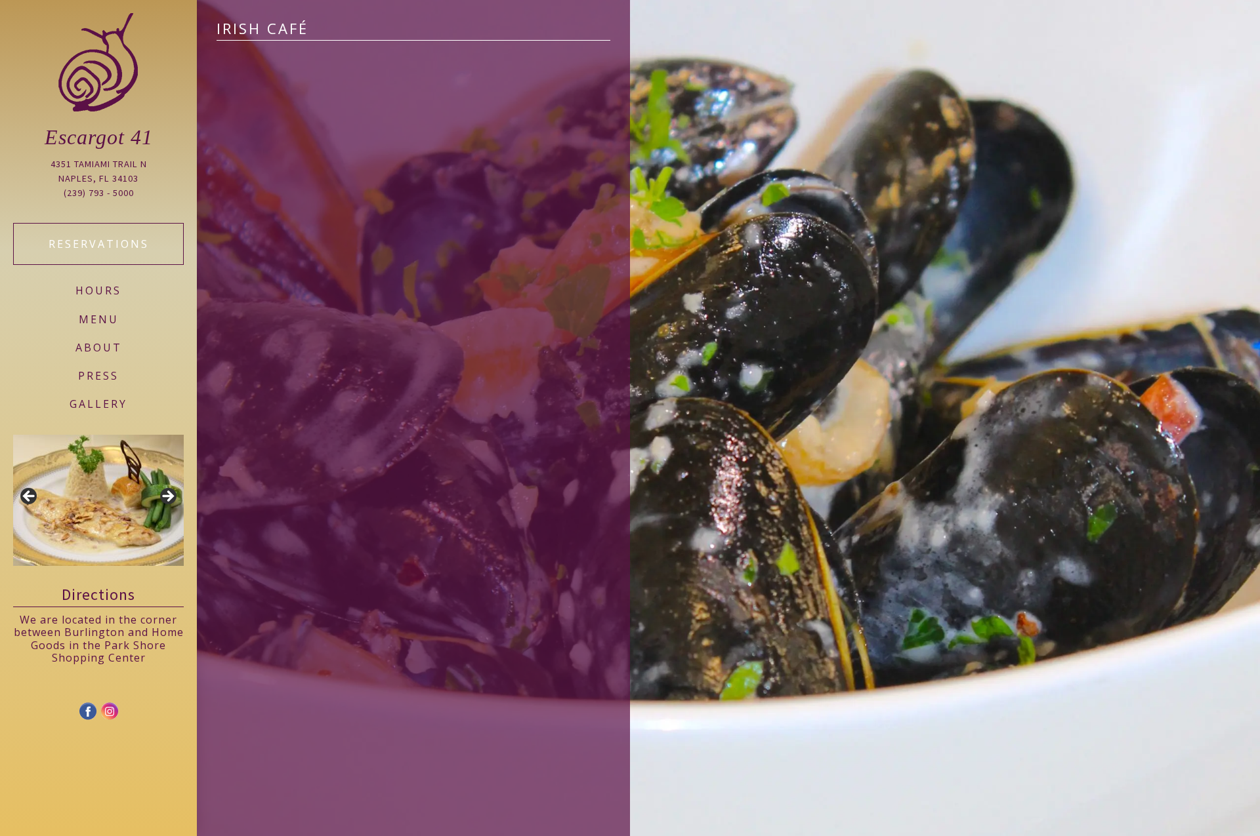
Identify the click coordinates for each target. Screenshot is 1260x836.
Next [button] (167, 497)
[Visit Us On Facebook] (87, 717)
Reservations (99, 244)
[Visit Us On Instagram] (109, 717)
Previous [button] (29, 497)
